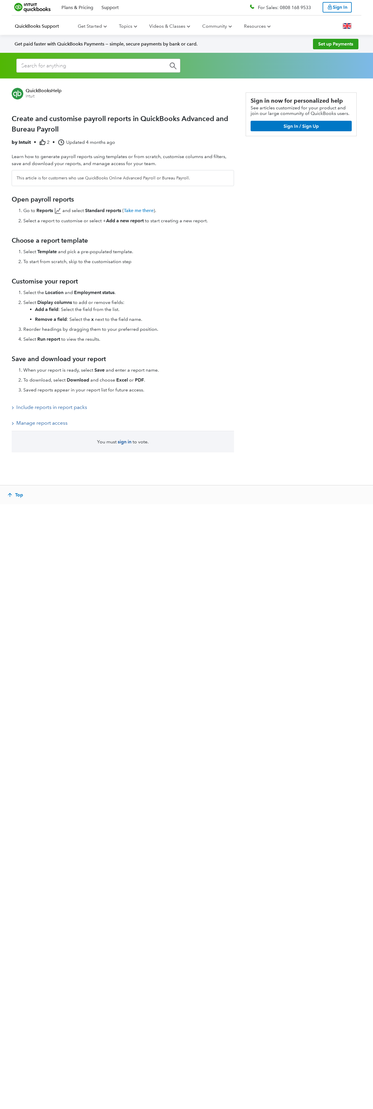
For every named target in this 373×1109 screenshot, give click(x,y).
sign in (124, 442)
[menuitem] (40, 26)
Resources (255, 26)
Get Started (90, 26)
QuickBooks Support (37, 26)
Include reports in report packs (51, 407)
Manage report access (42, 423)
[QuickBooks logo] (32, 7)
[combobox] (98, 66)
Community (214, 26)
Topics (125, 26)
